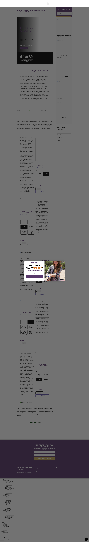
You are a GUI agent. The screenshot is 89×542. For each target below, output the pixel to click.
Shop (55, 4)
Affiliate (69, 4)
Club (62, 4)
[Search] (48, 4)
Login (80, 4)
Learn (58, 4)
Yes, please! (34, 276)
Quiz (65, 4)
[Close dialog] (63, 261)
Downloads (85, 4)
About (75, 4)
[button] (86, 539)
